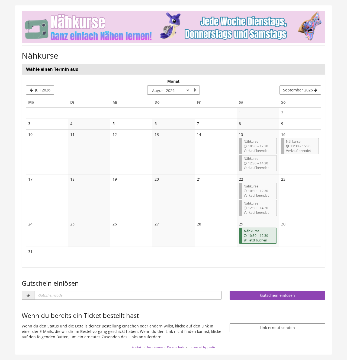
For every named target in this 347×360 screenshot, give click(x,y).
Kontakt (137, 347)
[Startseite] (173, 27)
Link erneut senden (277, 327)
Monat (173, 81)
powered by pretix (203, 347)
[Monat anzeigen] (195, 90)
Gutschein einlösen (277, 295)
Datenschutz (175, 347)
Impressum (155, 347)
